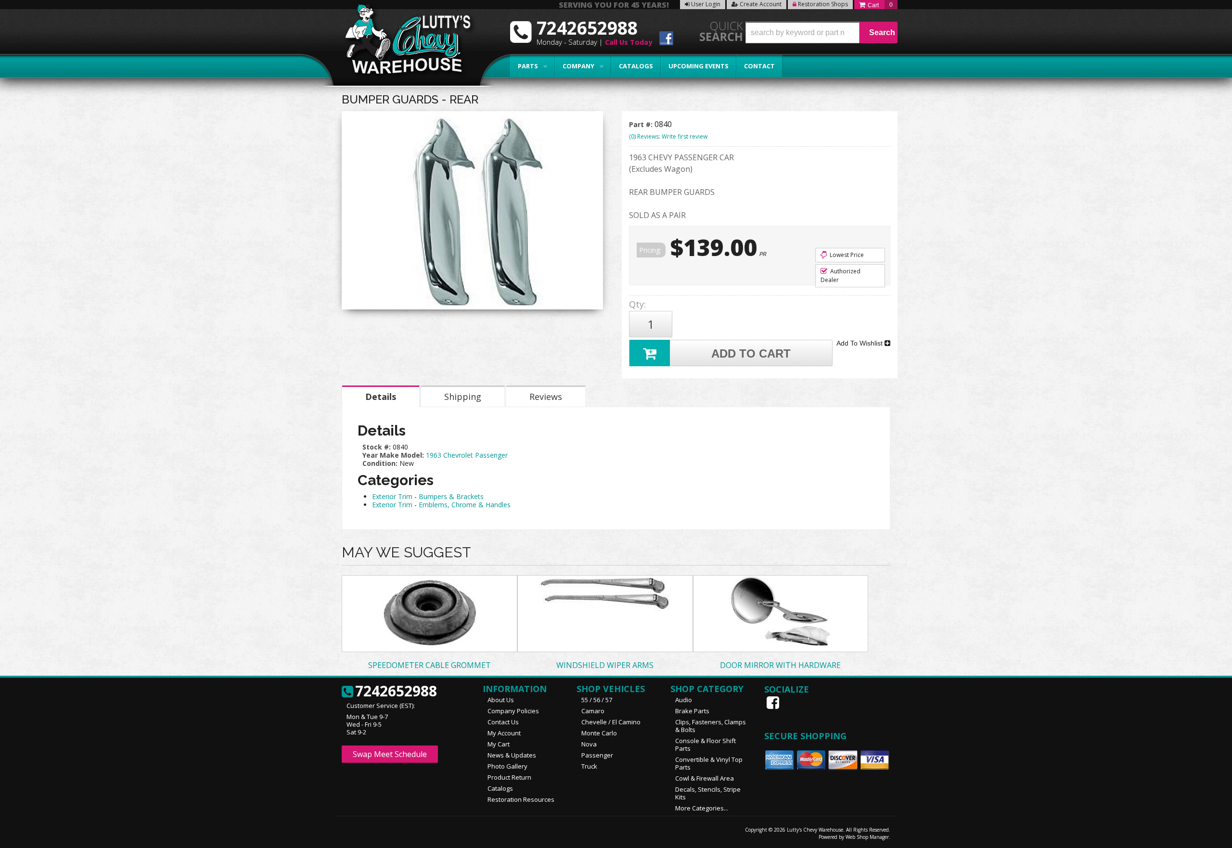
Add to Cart (751, 353)
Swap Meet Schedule (390, 754)
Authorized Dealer (840, 275)
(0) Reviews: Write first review (668, 136)
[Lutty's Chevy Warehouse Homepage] (402, 42)
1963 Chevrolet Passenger (467, 455)
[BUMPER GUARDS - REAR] (472, 213)
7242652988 (396, 691)
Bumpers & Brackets (451, 496)
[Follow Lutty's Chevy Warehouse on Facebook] (666, 39)
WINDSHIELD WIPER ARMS (605, 665)
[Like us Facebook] (774, 702)
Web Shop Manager (867, 837)
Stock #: (377, 446)
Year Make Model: (393, 455)
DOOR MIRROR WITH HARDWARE (780, 665)
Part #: (641, 124)
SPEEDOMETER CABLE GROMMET (429, 665)
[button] (821, 32)
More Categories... (701, 808)
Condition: (380, 463)
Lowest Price (846, 255)
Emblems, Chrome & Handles (465, 504)
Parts (528, 66)
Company (578, 66)
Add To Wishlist (860, 343)
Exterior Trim (392, 496)
